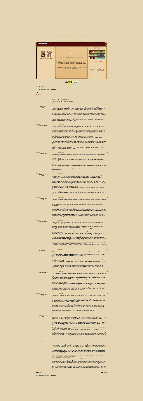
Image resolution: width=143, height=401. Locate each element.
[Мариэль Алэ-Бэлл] (96, 58)
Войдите (44, 86)
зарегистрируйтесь (51, 86)
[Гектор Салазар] (96, 55)
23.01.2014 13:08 (61, 314)
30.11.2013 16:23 (61, 293)
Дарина (100, 68)
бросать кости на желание (73, 68)
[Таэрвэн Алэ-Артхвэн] (96, 52)
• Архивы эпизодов (45, 89)
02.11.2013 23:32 (61, 173)
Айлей (38, 89)
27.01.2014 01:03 (61, 340)
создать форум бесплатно (102, 377)
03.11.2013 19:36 (61, 197)
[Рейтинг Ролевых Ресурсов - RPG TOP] (68, 83)
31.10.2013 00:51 (61, 152)
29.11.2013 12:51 (61, 271)
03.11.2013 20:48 (61, 220)
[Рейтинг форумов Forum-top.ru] (75, 83)
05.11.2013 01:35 (61, 249)
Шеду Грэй (92, 69)
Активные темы (71, 36)
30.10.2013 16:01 (61, 124)
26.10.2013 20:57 (61, 105)
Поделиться (38, 105)
